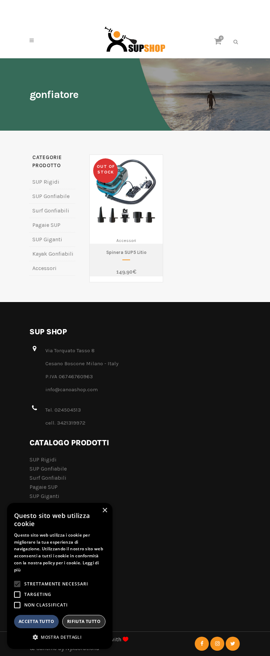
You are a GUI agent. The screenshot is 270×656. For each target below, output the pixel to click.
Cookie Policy (47, 562)
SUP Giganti (47, 239)
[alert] (59, 576)
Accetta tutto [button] (36, 621)
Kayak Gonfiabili (52, 253)
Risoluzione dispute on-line (65, 603)
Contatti (40, 548)
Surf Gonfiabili (50, 210)
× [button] (104, 510)
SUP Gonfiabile (51, 196)
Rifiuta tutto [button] (84, 621)
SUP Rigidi (45, 181)
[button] (59, 637)
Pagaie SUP (46, 225)
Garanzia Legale (49, 589)
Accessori (44, 268)
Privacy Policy (47, 575)
